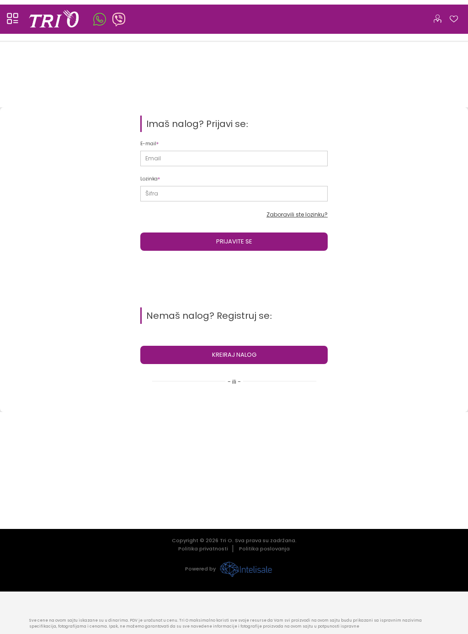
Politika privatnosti (203, 548)
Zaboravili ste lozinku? (297, 214)
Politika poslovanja (264, 548)
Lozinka (149, 178)
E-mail (148, 143)
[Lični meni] (437, 17)
